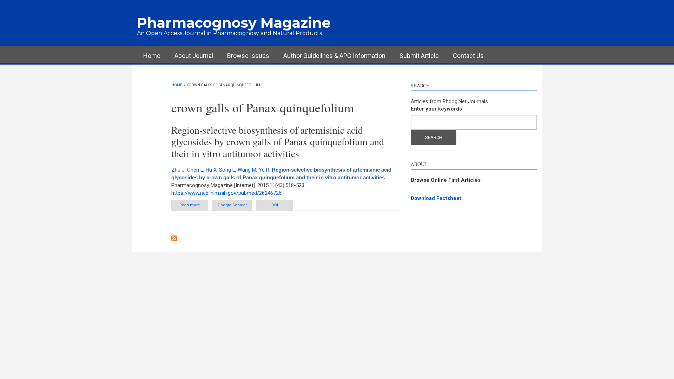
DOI (274, 205)
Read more (193, 207)
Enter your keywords (436, 109)
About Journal (193, 55)
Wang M (247, 170)
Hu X (211, 170)
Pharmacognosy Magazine (234, 22)
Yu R (264, 170)
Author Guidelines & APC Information (334, 55)
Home (151, 55)
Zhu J (178, 170)
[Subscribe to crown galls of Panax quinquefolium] (286, 238)
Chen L (195, 170)
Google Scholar (232, 205)
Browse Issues (248, 55)
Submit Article (419, 55)
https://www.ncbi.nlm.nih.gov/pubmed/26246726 (226, 193)
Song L (227, 170)
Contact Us (468, 55)
